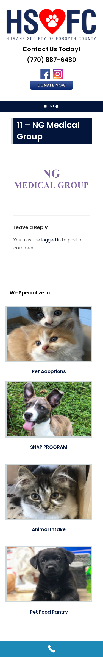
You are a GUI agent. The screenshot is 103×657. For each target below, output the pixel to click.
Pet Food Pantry (49, 612)
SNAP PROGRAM (48, 447)
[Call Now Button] (51, 649)
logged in (51, 240)
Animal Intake (49, 529)
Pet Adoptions (49, 371)
